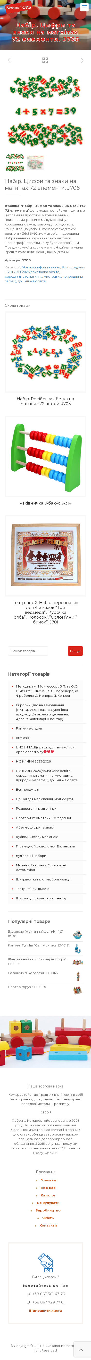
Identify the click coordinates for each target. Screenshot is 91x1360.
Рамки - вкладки (29, 728)
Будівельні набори (31, 856)
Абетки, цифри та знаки (41, 267)
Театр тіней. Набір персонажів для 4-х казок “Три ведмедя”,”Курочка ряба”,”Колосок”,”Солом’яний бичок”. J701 (45, 612)
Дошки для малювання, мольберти (44, 799)
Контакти (48, 1225)
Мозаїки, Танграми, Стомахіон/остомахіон (41, 867)
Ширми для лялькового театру (41, 898)
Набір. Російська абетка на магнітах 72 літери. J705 (45, 401)
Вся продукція (73, 267)
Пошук (75, 651)
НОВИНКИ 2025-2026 (33, 761)
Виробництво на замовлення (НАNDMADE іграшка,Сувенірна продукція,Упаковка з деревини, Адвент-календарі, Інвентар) (42, 712)
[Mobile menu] (84, 7)
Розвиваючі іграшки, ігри (36, 808)
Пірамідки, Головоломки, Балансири (45, 846)
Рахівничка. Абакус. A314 (45, 503)
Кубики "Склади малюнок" (37, 837)
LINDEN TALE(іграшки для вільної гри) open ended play (45, 749)
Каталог (48, 1195)
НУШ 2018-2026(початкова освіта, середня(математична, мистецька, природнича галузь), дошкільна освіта (44, 276)
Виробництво (48, 1210)
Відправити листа (45, 1310)
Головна (48, 1180)
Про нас (48, 1188)
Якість (48, 1218)
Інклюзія (23, 738)
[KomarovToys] (19, 7)
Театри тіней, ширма (32, 889)
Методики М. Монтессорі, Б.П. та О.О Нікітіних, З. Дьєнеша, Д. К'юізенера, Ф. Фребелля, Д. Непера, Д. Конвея (47, 690)
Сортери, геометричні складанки (43, 818)
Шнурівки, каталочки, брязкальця (43, 879)
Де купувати (48, 1203)
